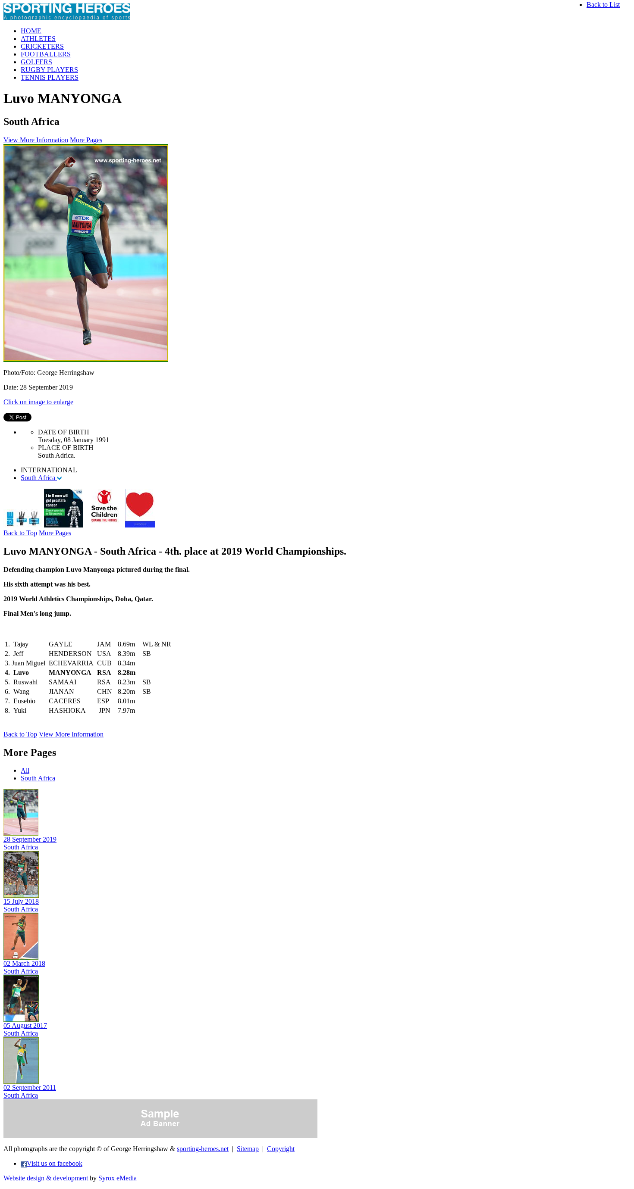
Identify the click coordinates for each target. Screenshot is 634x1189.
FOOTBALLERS (46, 54)
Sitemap (248, 1148)
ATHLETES (38, 38)
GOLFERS (36, 62)
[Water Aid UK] (22, 525)
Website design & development (45, 1178)
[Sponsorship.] (140, 525)
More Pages (86, 140)
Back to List (603, 4)
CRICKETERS (42, 46)
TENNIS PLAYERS (49, 77)
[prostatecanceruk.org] (63, 525)
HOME (31, 30)
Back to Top (20, 533)
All (25, 770)
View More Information (35, 140)
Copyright (281, 1148)
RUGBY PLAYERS (49, 69)
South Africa (39, 477)
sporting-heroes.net (203, 1148)
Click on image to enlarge (38, 402)
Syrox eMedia (117, 1178)
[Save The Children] (104, 525)
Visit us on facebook (54, 1163)
